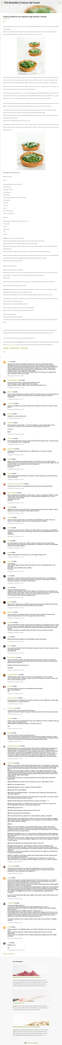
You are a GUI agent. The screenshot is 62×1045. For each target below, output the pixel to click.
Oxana (9, 527)
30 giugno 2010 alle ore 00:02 (16, 632)
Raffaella (10, 422)
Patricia (10, 686)
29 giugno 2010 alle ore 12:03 (16, 409)
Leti (9, 942)
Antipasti (6, 348)
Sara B (9, 507)
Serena (9, 473)
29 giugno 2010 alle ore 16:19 (16, 557)
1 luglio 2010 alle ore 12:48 (15, 714)
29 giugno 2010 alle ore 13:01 (16, 479)
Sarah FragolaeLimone (14, 380)
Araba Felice (11, 448)
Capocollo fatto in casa (18, 1003)
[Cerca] (42, 2)
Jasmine (10, 718)
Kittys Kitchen (11, 708)
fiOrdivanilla (11, 763)
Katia (9, 587)
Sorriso (10, 561)
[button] (4, 22)
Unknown (10, 612)
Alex (9, 637)
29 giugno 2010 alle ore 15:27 (16, 548)
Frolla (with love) (14, 348)
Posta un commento (8, 953)
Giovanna (10, 438)
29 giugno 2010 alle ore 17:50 (16, 583)
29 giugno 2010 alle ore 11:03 (16, 387)
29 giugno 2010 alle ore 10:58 (16, 375)
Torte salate (24, 348)
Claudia (10, 517)
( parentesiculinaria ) (13, 674)
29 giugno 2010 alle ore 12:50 (16, 469)
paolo (9, 645)
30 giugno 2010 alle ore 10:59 (16, 653)
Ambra (9, 601)
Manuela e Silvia (12, 492)
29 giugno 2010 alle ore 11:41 (16, 399)
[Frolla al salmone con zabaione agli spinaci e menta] (31, 56)
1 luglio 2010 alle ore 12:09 (15, 703)
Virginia (10, 413)
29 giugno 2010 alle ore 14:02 (16, 502)
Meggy (9, 733)
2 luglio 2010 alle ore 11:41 (15, 741)
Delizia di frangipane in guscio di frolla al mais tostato (26, 1026)
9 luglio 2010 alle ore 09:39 (15, 861)
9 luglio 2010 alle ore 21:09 (15, 922)
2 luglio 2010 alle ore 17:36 (15, 758)
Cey (9, 575)
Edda (9, 540)
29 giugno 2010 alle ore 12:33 (16, 444)
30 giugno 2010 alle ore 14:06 (16, 670)
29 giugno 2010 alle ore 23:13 (16, 618)
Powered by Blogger (32, 1043)
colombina (10, 403)
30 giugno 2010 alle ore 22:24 (16, 693)
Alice (9, 552)
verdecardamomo (12, 698)
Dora (9, 361)
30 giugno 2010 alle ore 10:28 (16, 641)
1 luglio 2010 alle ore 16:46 (15, 728)
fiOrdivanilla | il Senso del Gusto (22, 2)
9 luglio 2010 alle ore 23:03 (15, 938)
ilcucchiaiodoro (12, 657)
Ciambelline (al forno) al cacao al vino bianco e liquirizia (27, 977)
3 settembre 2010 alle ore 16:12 (16, 950)
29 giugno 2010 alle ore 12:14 (16, 418)
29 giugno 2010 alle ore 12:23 (16, 434)
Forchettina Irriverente (14, 746)
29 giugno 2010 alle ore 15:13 (16, 523)
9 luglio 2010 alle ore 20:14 (15, 898)
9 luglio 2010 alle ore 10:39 (15, 873)
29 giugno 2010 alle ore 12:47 (16, 454)
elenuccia (10, 391)
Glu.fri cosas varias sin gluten (16, 483)
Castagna (10, 622)
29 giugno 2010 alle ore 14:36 (16, 513)
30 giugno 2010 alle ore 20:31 (16, 681)
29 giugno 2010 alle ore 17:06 (16, 571)
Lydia (9, 459)
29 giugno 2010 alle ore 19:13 (16, 597)
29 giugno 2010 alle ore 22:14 (16, 607)
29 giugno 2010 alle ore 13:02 (16, 488)
